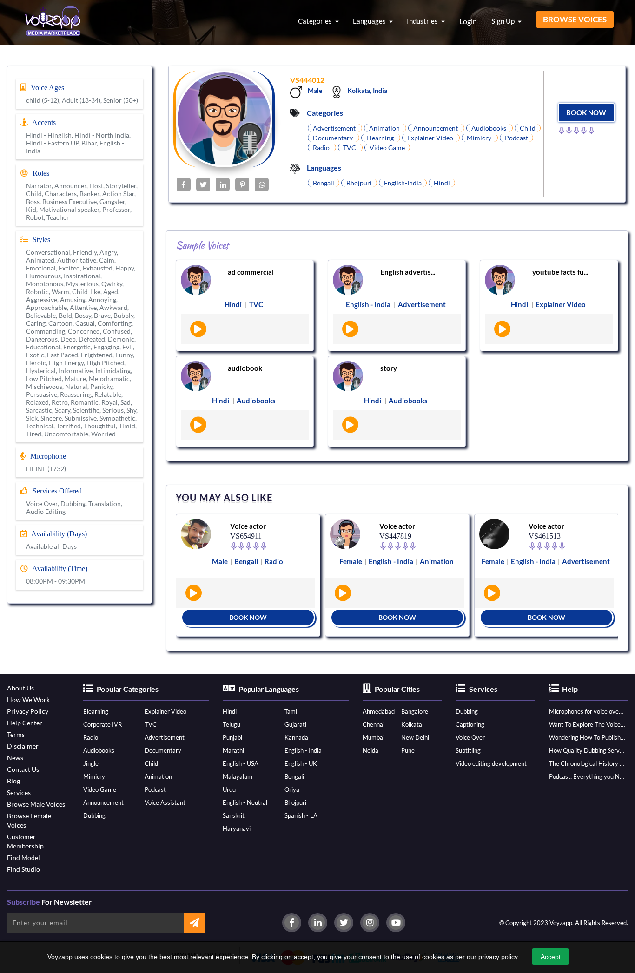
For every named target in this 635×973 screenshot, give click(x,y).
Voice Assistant (165, 802)
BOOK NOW (586, 112)
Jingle (91, 763)
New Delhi (415, 737)
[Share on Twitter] (203, 184)
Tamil (291, 711)
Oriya (291, 789)
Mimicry (94, 776)
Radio (90, 737)
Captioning (470, 724)
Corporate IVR (102, 724)
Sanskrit (234, 815)
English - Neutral (245, 802)
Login (468, 21)
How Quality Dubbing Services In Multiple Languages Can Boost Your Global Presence (587, 750)
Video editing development (491, 763)
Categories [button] (315, 21)
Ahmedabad (379, 711)
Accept (551, 956)
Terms (16, 734)
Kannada (296, 737)
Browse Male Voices (36, 804)
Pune (408, 750)
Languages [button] (370, 21)
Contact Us (23, 769)
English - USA (240, 763)
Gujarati (295, 724)
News (15, 758)
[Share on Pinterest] (242, 184)
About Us (20, 688)
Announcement (103, 802)
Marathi (233, 750)
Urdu (229, 789)
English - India (303, 750)
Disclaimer (23, 746)
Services (19, 792)
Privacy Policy (27, 711)
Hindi (230, 711)
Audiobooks (98, 750)
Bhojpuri (295, 802)
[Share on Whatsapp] (262, 184)
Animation (158, 776)
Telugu (231, 724)
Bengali (294, 776)
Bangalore (414, 711)
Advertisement (165, 737)
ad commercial (251, 272)
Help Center (24, 723)
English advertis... (407, 272)
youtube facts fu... (560, 272)
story (388, 368)
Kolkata (411, 724)
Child (151, 763)
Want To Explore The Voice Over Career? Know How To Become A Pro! (587, 724)
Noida (370, 750)
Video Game (99, 789)
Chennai (373, 724)
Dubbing (94, 815)
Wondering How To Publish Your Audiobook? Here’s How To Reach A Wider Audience (587, 737)
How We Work (28, 699)
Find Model (23, 857)
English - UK (300, 763)
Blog (13, 781)
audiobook (245, 368)
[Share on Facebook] (184, 184)
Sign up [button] (503, 21)
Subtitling (468, 750)
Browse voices (575, 19)
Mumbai (373, 737)
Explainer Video (165, 711)
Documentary (163, 750)
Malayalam (237, 776)
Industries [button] (423, 21)
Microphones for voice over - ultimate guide (587, 711)
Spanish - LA (301, 815)
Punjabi (232, 737)
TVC (151, 724)
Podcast (155, 789)
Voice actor (248, 526)
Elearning (95, 711)
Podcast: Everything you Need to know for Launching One (587, 776)
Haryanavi (237, 828)
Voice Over (470, 737)
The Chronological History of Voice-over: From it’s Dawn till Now (587, 763)
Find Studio (23, 869)
